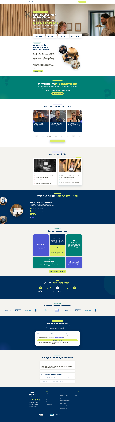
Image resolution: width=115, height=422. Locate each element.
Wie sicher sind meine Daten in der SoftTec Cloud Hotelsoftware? (53, 381)
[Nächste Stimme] (81, 121)
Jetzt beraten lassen (38, 71)
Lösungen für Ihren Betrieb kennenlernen (57, 271)
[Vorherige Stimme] (34, 121)
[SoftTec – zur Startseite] (31, 2)
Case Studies (74, 1)
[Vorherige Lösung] (30, 217)
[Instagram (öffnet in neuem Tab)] (35, 400)
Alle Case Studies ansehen (57, 140)
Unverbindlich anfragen (57, 340)
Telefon (52, 333)
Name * (38, 333)
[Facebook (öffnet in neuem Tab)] (33, 400)
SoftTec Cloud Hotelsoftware (49, 55)
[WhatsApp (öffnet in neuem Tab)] (30, 400)
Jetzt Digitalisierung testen (57, 93)
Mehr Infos (33, 214)
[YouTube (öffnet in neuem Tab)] (40, 400)
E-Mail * (66, 333)
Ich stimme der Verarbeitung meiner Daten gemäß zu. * (51, 337)
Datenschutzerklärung (59, 337)
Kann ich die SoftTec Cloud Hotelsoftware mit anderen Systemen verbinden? (55, 377)
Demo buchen (82, 1)
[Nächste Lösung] (33, 217)
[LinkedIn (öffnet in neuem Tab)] (37, 400)
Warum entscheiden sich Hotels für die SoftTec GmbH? (51, 374)
